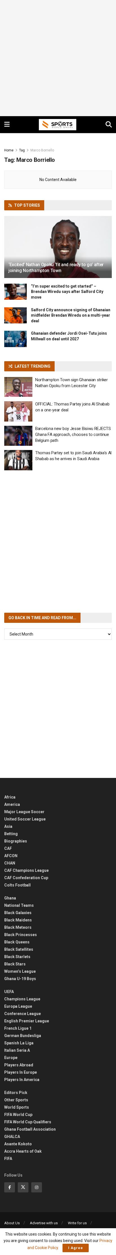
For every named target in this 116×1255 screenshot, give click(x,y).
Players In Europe (20, 1072)
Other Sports (16, 1100)
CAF (8, 848)
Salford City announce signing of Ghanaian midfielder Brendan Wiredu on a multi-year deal (70, 315)
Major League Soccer (24, 812)
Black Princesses (20, 934)
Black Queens (17, 942)
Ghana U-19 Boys (20, 978)
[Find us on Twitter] (23, 1187)
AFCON (10, 855)
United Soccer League (25, 819)
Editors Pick (15, 1092)
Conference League (22, 1013)
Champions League (22, 999)
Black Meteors (18, 927)
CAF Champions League (26, 870)
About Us (12, 1223)
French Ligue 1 (18, 1028)
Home (9, 150)
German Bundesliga (22, 1035)
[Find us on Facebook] (9, 1187)
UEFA (9, 991)
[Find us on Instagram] (36, 1187)
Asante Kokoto (18, 1144)
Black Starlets (17, 956)
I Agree (75, 1248)
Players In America (21, 1079)
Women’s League (20, 971)
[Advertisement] (58, 58)
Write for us (77, 1223)
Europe (10, 1057)
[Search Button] (109, 124)
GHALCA (12, 1136)
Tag (22, 150)
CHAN (9, 863)
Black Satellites (18, 949)
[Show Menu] (7, 124)
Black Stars (15, 964)
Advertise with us (44, 1223)
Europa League (18, 1006)
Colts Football (17, 885)
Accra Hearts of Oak (23, 1151)
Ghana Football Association (30, 1129)
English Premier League (26, 1021)
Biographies (15, 841)
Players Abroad (18, 1065)
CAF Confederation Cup (26, 877)
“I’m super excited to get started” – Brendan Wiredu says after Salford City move (67, 291)
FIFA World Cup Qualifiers (27, 1122)
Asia (8, 826)
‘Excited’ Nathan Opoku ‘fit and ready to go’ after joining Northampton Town (56, 267)
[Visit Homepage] (58, 124)
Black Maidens (18, 920)
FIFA (8, 1158)
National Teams (19, 905)
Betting (11, 833)
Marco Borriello (42, 150)
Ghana (10, 898)
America (12, 804)
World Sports (16, 1107)
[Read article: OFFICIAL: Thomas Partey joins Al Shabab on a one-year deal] (18, 411)
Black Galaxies (18, 912)
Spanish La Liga (19, 1043)
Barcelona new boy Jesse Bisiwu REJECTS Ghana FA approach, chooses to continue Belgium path (73, 434)
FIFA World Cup (18, 1114)
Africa (9, 797)
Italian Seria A (17, 1050)
